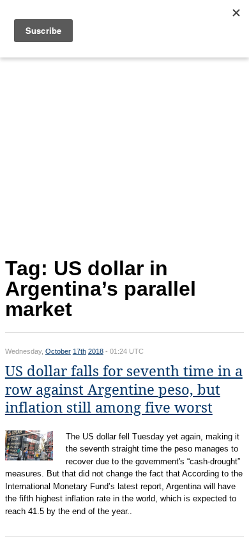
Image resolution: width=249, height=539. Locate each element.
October (58, 351)
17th (79, 351)
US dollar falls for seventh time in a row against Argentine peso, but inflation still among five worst (124, 389)
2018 (95, 351)
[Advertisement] (124, 154)
